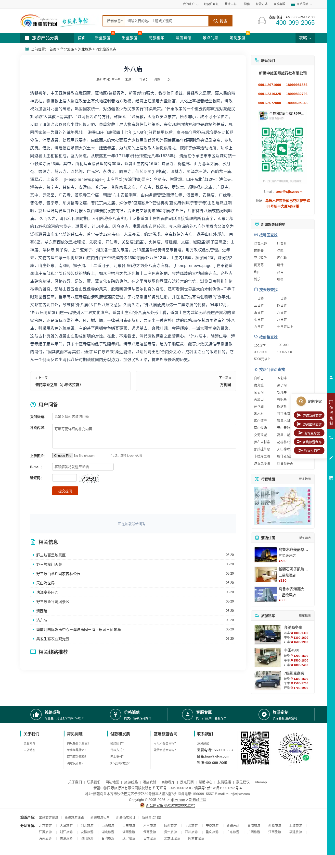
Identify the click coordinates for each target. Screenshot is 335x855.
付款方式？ (117, 750)
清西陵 (41, 611)
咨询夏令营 (312, 433)
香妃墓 (282, 399)
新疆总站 (233, 825)
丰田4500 (291, 650)
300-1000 (260, 352)
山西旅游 (108, 825)
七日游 (259, 319)
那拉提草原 (262, 449)
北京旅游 (45, 825)
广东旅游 (233, 832)
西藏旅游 (274, 825)
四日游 (282, 305)
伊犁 (280, 251)
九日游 (259, 326)
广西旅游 (253, 832)
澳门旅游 (87, 838)
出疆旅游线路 (48, 817)
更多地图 (305, 479)
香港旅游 (66, 838)
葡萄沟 (259, 392)
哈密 (280, 279)
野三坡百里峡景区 (51, 555)
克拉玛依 (260, 258)
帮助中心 (230, 4)
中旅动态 (29, 750)
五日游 (259, 312)
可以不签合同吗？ (165, 743)
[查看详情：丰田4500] (267, 657)
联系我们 (94, 782)
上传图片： (38, 456)
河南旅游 (149, 825)
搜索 (224, 21)
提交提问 (65, 491)
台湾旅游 (108, 838)
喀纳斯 (282, 406)
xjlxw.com (177, 800)
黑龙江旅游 (172, 838)
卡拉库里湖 (262, 456)
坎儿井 (282, 392)
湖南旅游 (128, 832)
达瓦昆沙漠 (262, 463)
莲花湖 (259, 406)
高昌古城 (283, 435)
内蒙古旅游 (196, 838)
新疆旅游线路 (74, 817)
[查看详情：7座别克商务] (267, 680)
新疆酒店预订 (125, 817)
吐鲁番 (282, 243)
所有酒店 (305, 538)
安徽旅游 (87, 832)
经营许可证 (211, 4)
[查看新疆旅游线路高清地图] (282, 506)
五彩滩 (282, 378)
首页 (82, 38)
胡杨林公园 (285, 442)
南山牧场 (260, 428)
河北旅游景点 (106, 49)
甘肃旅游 (191, 825)
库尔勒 (282, 258)
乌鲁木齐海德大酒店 (295, 589)
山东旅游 (128, 825)
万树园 (225, 385)
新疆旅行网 (197, 800)
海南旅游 (45, 838)
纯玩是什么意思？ (78, 743)
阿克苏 (259, 265)
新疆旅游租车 (100, 817)
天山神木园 (285, 449)
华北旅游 (67, 49)
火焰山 (259, 399)
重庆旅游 (212, 832)
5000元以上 (262, 359)
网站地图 (112, 782)
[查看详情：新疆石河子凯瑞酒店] (265, 574)
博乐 (257, 279)
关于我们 (75, 782)
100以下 (260, 346)
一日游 (259, 298)
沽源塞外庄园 (47, 592)
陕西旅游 (170, 825)
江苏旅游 (45, 832)
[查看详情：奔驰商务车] (267, 635)
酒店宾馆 (183, 38)
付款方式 (262, 4)
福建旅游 (295, 832)
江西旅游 (274, 832)
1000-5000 (284, 352)
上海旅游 (295, 825)
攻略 (303, 38)
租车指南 (305, 615)
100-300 (282, 345)
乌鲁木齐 (260, 243)
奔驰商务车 (293, 627)
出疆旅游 (129, 38)
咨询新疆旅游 (312, 415)
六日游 (282, 312)
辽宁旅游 (128, 838)
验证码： (37, 478)
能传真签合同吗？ (165, 750)
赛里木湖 (283, 420)
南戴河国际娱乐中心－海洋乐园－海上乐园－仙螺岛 (78, 629)
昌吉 (280, 272)
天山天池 (283, 428)
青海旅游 (253, 825)
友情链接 (224, 782)
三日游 (259, 305)
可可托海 (283, 413)
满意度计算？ (76, 763)
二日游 (282, 298)
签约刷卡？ (117, 743)
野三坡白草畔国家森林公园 (58, 574)
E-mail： (37, 467)
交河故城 (260, 435)
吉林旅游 (149, 838)
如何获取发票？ (120, 763)
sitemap (261, 782)
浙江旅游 (66, 832)
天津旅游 (66, 825)
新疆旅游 (102, 38)
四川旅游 (191, 832)
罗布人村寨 (262, 442)
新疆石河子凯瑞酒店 (295, 569)
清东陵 (41, 620)
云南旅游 (149, 832)
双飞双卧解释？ (77, 757)
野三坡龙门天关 (49, 564)
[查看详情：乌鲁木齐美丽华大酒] (265, 555)
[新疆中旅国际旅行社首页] (59, 20)
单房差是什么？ (77, 750)
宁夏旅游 (212, 825)
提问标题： (38, 417)
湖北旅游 (108, 832)
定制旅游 (237, 38)
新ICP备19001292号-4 (224, 788)
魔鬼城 (259, 385)
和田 (257, 272)
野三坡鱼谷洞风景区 (52, 602)
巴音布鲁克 (285, 463)
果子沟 (282, 385)
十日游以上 (285, 326)
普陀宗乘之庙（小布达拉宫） (59, 385)
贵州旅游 (170, 832)
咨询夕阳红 (312, 451)
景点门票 (210, 38)
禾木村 (259, 413)
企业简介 (29, 743)
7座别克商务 (294, 673)
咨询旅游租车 (312, 442)
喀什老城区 (285, 456)
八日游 (282, 319)
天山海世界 (45, 583)
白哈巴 (259, 378)
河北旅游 (85, 49)
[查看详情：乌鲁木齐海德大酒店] (265, 594)
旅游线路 (131, 782)
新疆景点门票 (151, 817)
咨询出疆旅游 (312, 424)
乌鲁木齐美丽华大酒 (295, 549)
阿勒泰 (259, 251)
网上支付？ (117, 757)
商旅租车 (156, 38)
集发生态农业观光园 (52, 639)
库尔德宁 (260, 420)
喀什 (280, 265)
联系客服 (279, 4)
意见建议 (203, 743)
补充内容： (38, 428)
